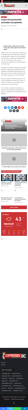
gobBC (4, 380)
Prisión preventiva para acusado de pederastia (21, 184)
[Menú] (2, 6)
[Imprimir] (17, 110)
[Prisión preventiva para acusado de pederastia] (21, 177)
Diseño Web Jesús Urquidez (18, 399)
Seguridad (4, 17)
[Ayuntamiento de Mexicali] (14, 12)
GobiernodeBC (13, 380)
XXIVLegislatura (6, 390)
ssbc (4, 388)
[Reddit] (22, 107)
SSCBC (10, 388)
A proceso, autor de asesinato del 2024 (6, 183)
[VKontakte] (10, 110)
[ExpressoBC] (9, 5)
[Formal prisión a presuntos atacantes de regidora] (21, 193)
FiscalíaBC (19, 378)
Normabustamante (18, 385)
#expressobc (16, 373)
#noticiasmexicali (17, 375)
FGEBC (11, 378)
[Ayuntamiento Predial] (14, 99)
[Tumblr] (15, 107)
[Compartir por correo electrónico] (14, 110)
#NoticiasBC (6, 375)
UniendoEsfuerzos (20, 388)
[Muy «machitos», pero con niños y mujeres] (7, 193)
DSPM (4, 378)
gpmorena (18, 383)
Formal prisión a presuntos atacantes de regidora (20, 199)
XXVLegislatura (17, 390)
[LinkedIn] (12, 107)
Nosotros (3, 364)
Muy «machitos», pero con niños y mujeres (7, 198)
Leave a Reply (14, 207)
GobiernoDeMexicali (7, 383)
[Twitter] (8, 107)
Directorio (3, 362)
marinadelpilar (6, 385)
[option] (14, 123)
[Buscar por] (26, 6)
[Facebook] (5, 107)
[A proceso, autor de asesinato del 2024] (7, 177)
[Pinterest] (19, 107)
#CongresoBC (6, 373)
